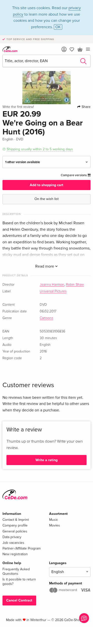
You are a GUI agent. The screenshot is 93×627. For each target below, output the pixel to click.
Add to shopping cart (46, 185)
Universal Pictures (53, 291)
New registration (15, 554)
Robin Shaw (75, 284)
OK (58, 27)
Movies (54, 525)
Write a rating (46, 460)
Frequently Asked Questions (16, 571)
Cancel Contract (19, 600)
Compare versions (74, 175)
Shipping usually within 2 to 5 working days (40, 149)
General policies (14, 531)
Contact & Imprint (15, 520)
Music (53, 520)
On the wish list (46, 199)
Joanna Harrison (52, 284)
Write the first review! (18, 107)
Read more (45, 266)
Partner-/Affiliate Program (21, 548)
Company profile (15, 525)
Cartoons (46, 318)
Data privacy (11, 537)
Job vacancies (13, 543)
